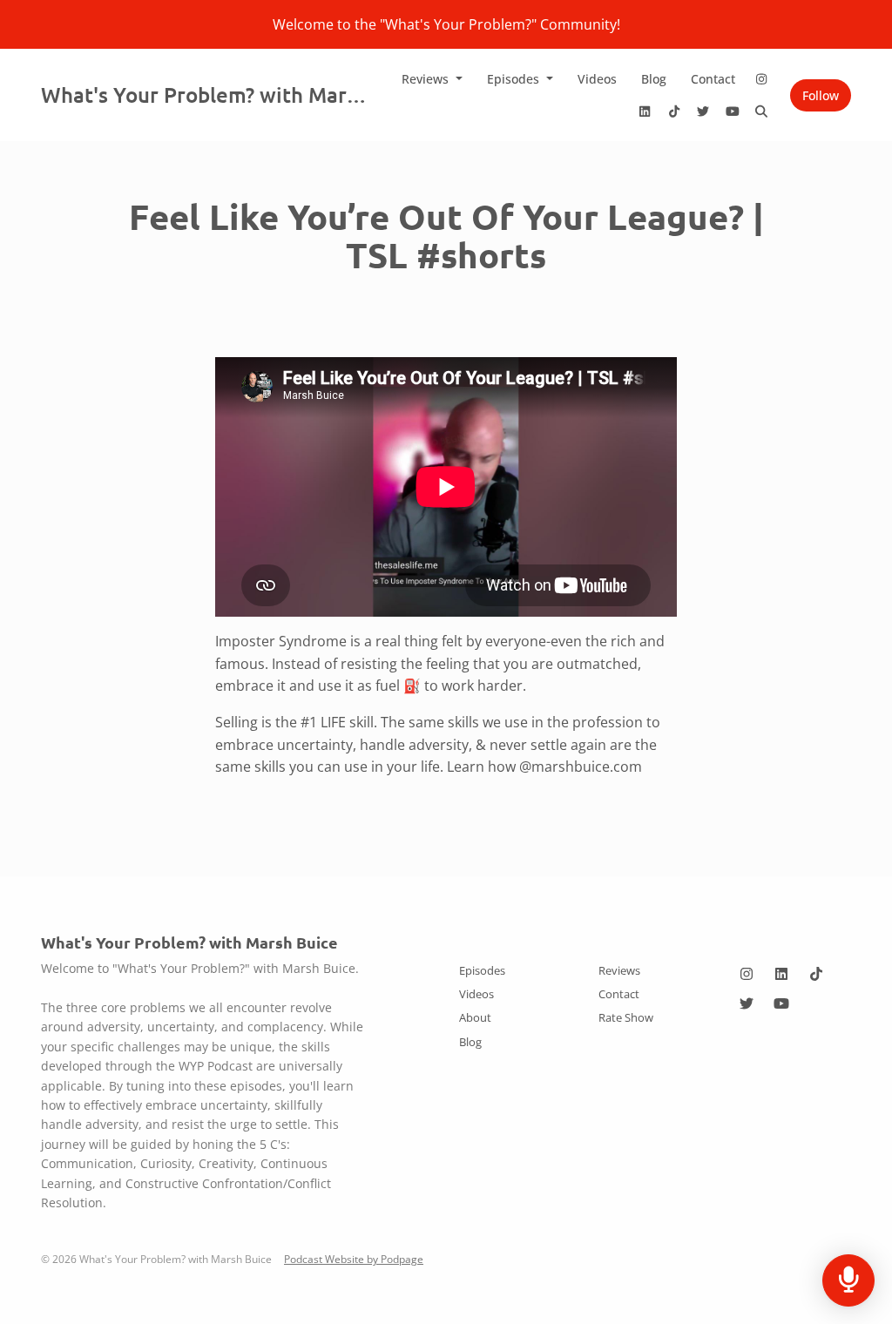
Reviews (427, 79)
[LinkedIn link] (645, 111)
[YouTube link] (732, 111)
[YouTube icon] (781, 1003)
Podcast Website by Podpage (353, 1259)
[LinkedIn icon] (781, 974)
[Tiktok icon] (816, 974)
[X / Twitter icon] (746, 1003)
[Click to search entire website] (762, 111)
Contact (713, 79)
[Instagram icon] (746, 974)
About (475, 1017)
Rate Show (625, 1017)
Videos (597, 79)
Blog (653, 79)
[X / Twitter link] (704, 111)
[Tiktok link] (674, 111)
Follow (820, 95)
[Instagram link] (762, 79)
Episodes (515, 79)
